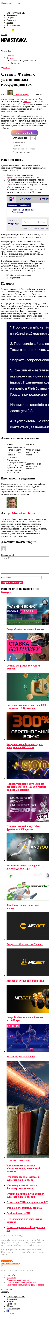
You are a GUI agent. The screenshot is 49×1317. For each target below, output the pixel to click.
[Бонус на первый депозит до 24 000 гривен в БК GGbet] (27, 726)
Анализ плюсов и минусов (24, 149)
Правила (16, 145)
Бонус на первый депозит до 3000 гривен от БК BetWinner (26, 706)
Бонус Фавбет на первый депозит (26, 629)
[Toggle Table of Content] (31, 138)
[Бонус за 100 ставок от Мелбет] (27, 926)
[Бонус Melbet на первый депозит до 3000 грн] (27, 999)
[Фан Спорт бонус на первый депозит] (27, 887)
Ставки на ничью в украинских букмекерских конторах (25, 1195)
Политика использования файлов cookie (25, 1285)
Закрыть (5, 1292)
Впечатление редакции (22, 152)
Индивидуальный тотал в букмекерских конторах (22, 1187)
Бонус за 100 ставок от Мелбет (25, 944)
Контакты (11, 1277)
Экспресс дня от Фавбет (21, 1056)
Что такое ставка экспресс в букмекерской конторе (23, 1178)
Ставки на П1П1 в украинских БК (27, 1202)
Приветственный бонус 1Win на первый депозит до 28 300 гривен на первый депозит (26, 786)
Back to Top (6, 1289)
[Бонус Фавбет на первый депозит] (27, 611)
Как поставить (18, 142)
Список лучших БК (16, 13)
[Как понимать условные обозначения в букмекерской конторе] (27, 1110)
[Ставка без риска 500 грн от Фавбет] (27, 647)
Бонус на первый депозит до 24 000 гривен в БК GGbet (25, 746)
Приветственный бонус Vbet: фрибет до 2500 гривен (24, 828)
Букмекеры (12, 15)
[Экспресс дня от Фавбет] (27, 1038)
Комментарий (8, 555)
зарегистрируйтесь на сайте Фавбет (23, 177)
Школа (10, 22)
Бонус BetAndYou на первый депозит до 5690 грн (23, 867)
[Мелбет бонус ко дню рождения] (27, 962)
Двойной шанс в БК (18, 1213)
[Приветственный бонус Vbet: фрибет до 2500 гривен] (27, 808)
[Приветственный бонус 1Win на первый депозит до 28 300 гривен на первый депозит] (27, 766)
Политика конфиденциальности (21, 1282)
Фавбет (26, 101)
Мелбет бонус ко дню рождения (25, 980)
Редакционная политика (18, 1280)
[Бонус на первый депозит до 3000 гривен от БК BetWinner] (27, 687)
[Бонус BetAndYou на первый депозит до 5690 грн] (27, 847)
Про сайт (11, 1275)
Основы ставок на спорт (20, 1160)
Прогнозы (11, 20)
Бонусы (10, 18)
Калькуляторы (13, 25)
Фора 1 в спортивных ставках (24, 1207)
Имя (3, 577)
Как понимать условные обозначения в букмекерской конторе (24, 1168)
